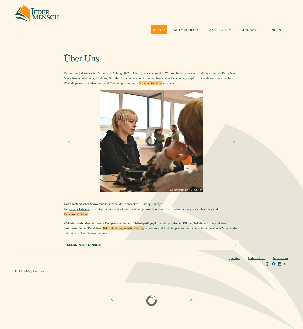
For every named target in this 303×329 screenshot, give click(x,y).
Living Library (79, 209)
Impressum (280, 258)
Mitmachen (185, 30)
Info (157, 30)
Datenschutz (256, 258)
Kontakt (249, 30)
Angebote (218, 30)
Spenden (273, 30)
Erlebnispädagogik (144, 223)
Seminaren (71, 228)
